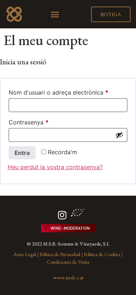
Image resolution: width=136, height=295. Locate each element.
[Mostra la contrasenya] (119, 135)
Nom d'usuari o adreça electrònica (68, 91)
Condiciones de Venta (68, 262)
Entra (22, 152)
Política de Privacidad (60, 254)
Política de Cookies (102, 254)
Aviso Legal (24, 254)
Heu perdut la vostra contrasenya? (55, 167)
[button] (55, 14)
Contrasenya (42, 121)
